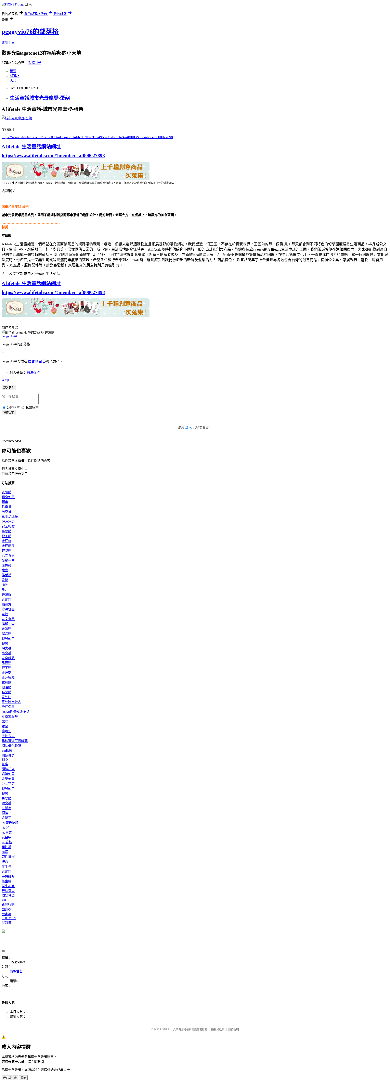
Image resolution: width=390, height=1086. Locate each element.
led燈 (5, 827)
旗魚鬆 (6, 565)
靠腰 (5, 721)
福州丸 (6, 604)
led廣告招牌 (10, 822)
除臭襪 (6, 507)
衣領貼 (6, 492)
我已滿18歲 (10, 1077)
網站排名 (8, 755)
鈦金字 (6, 837)
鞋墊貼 (6, 550)
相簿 (13, 71)
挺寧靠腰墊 (10, 716)
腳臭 (5, 502)
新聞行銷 (8, 904)
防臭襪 (6, 511)
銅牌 (5, 813)
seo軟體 (7, 750)
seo (4, 899)
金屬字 (6, 818)
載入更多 (8, 387)
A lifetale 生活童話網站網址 (31, 146)
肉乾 (5, 585)
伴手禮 (6, 575)
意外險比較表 (11, 702)
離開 (23, 1077)
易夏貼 (6, 531)
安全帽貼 (8, 526)
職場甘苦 (34, 63)
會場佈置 (8, 779)
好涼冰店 (8, 521)
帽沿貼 (6, 633)
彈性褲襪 (8, 857)
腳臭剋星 (8, 497)
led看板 (7, 842)
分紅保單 (8, 707)
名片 (13, 81)
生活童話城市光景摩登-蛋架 (40, 98)
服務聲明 (233, 1029)
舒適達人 (8, 891)
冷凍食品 (8, 609)
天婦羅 (6, 594)
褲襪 (5, 852)
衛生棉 (6, 881)
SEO (5, 759)
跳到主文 (8, 43)
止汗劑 (6, 541)
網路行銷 (8, 896)
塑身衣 (6, 909)
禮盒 (5, 570)
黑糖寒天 (8, 736)
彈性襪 (6, 847)
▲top (5, 380)
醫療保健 (33, 372)
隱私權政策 (217, 1029)
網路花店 (8, 769)
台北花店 (8, 783)
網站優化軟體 (11, 746)
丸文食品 (8, 555)
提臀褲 (6, 922)
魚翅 (5, 614)
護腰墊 (6, 731)
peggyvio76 (9, 336)
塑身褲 (6, 914)
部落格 (15, 76)
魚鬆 (5, 580)
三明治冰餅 (10, 516)
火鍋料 (6, 599)
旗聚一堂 (8, 560)
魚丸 (5, 589)
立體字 (6, 808)
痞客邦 (33, 361)
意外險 (6, 697)
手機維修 (8, 876)
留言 (42, 361)
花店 (5, 764)
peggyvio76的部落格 (30, 31)
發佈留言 (8, 412)
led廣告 (7, 832)
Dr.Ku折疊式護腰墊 (15, 711)
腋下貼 (6, 536)
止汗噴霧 (8, 546)
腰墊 (5, 726)
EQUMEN (9, 918)
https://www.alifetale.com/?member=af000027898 (53, 155)
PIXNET (164, 1029)
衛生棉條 (8, 886)
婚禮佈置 (8, 774)
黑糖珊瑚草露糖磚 (15, 741)
